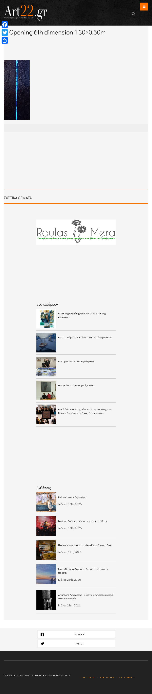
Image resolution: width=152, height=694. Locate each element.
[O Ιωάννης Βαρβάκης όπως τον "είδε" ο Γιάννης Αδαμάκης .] (46, 318)
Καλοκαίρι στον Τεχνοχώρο (72, 497)
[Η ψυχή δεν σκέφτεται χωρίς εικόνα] (46, 390)
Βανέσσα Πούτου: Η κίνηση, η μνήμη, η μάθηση (82, 521)
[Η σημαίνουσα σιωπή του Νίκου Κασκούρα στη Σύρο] (46, 550)
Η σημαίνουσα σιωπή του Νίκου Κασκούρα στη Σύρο (85, 545)
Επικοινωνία (107, 677)
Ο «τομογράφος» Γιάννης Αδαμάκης (76, 361)
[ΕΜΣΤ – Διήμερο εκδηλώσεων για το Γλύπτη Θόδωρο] (46, 342)
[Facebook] (5, 25)
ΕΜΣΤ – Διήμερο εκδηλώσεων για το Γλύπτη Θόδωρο (84, 337)
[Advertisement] (50, 41)
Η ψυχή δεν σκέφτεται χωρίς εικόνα (76, 385)
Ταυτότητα (87, 677)
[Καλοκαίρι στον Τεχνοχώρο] (46, 502)
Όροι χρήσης (126, 677)
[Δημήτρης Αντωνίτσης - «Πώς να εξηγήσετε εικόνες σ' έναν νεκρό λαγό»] (46, 600)
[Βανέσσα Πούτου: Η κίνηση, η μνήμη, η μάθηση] (46, 526)
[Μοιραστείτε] (5, 40)
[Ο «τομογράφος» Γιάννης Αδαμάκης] (46, 366)
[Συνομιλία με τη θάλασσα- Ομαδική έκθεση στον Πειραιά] (46, 574)
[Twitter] (5, 32)
